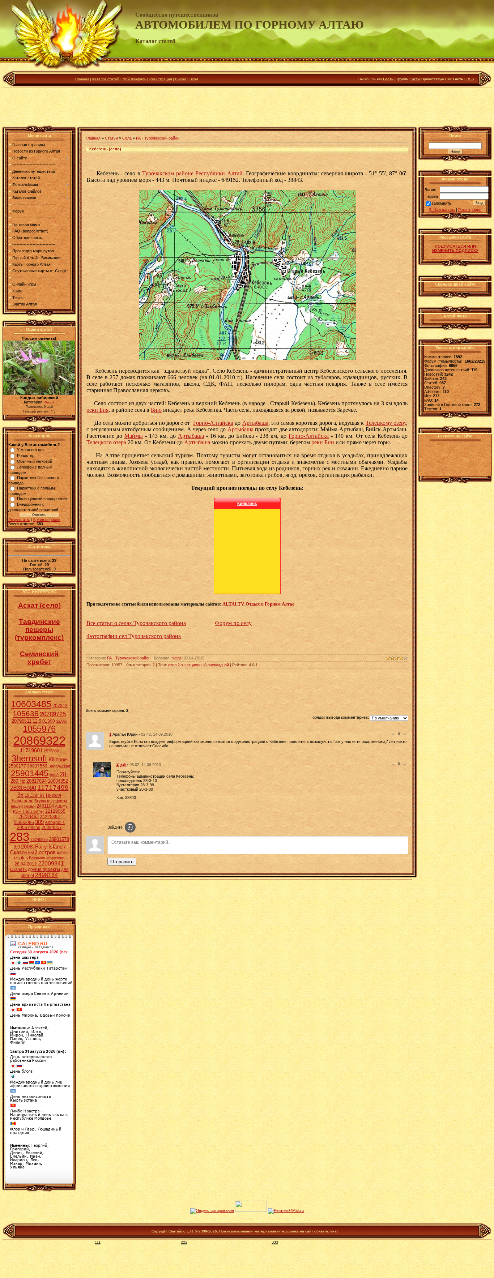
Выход (180, 79)
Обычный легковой (34, 461)
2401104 (45, 806)
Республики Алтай (219, 173)
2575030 (51, 751)
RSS (470, 79)
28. (64, 774)
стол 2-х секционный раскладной (198, 665)
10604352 (58, 781)
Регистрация (160, 79)
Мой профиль (134, 79)
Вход (193, 79)
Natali (176, 658)
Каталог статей (105, 79)
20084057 (52, 827)
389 (39, 822)
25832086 (24, 822)
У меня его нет (30, 450)
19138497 (35, 795)
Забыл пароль (442, 210)
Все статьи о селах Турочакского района (136, 623)
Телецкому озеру (386, 423)
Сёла (127, 138)
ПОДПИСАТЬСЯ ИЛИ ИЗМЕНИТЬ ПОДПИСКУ (455, 248)
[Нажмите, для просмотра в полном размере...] (247, 358)
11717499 (53, 787)
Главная (82, 79)
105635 (26, 713)
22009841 (51, 863)
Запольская (59, 766)
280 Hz (17, 781)
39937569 (37, 766)
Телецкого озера (106, 442)
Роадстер (25, 455)
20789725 (53, 714)
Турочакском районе (167, 173)
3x (20, 795)
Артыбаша (255, 423)
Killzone (57, 759)
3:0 (16, 847)
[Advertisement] (247, 108)
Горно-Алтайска (213, 423)
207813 (60, 705)
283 (19, 836)
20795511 (21, 721)
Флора (49, 402)
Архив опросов (46, 519)
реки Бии (322, 442)
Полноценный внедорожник (42, 498)
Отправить (121, 861)
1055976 (39, 729)
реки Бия (97, 410)
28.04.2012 (25, 864)
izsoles (21, 857)
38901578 (59, 839)
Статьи (111, 138)
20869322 (39, 740)
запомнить (441, 203)
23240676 (39, 839)
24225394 (50, 816)
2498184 (46, 875)
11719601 (31, 750)
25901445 (29, 773)
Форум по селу (233, 623)
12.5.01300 (44, 721)
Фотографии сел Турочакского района (133, 636)
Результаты (19, 519)
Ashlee (63, 853)
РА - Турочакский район (157, 138)
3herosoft (29, 758)
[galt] (102, 769)
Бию (156, 410)
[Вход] (130, 827)
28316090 (23, 787)
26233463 (28, 816)
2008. (27, 847)
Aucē (54, 775)
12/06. (61, 721)
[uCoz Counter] (251, 1210)
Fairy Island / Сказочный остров (37, 849)
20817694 (36, 781)
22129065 (55, 811)
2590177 (17, 766)
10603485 (31, 704)
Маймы (133, 436)
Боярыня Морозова (46, 858)
